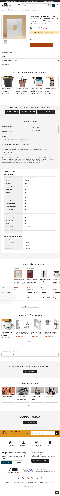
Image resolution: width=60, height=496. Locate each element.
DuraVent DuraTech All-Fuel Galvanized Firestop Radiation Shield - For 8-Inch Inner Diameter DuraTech (22, 332)
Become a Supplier (40, 460)
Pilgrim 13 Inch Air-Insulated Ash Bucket (6, 89)
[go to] (8, 81)
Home (2, 9)
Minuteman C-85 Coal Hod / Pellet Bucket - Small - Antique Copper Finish (22, 90)
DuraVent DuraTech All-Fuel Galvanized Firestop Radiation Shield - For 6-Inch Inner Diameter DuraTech (7, 332)
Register (6, 462)
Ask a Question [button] (42, 23)
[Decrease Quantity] (36, 39)
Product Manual (38, 130)
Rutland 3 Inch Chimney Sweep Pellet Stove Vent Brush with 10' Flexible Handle (37, 90)
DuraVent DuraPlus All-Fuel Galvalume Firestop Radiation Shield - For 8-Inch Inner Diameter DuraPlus (51, 332)
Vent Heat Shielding (16, 9)
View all (30, 99)
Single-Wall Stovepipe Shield (45, 280)
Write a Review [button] (33, 23)
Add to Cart (41, 45)
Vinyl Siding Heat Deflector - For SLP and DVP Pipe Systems (32, 281)
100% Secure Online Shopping (47, 1)
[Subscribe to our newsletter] (57, 433)
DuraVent (11, 126)
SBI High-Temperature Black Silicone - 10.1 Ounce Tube (50, 90)
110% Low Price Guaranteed (30, 1)
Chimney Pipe (8, 9)
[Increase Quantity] (40, 39)
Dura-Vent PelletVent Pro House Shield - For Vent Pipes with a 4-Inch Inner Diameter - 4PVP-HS (37, 332)
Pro (53, 5)
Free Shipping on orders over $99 (13, 1)
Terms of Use (26, 486)
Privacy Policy (33, 486)
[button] (28, 112)
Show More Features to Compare (30, 307)
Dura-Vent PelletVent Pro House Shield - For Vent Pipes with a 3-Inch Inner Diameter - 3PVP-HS (19, 282)
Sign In (18, 462)
